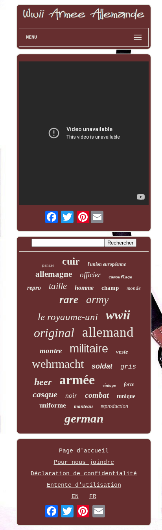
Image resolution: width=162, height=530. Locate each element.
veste (122, 351)
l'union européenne (107, 264)
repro (34, 287)
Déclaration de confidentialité (84, 474)
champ (110, 288)
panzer (48, 265)
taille (58, 286)
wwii (118, 315)
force (129, 384)
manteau (83, 406)
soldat (102, 366)
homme (84, 287)
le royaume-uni (68, 316)
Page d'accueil (84, 451)
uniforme (52, 405)
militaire (89, 348)
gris (128, 367)
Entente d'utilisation (84, 485)
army (97, 299)
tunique (126, 396)
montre (51, 351)
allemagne (53, 274)
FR (92, 496)
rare (68, 300)
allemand (108, 332)
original (54, 333)
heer (43, 382)
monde (134, 288)
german (83, 418)
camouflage (120, 277)
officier (90, 275)
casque (45, 394)
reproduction (114, 406)
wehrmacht (58, 363)
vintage (109, 385)
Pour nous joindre (84, 462)
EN (75, 496)
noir (71, 395)
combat (97, 395)
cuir (71, 261)
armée (77, 379)
